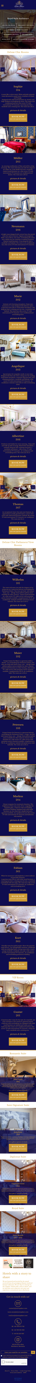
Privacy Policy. (24, 1357)
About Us (7, 1371)
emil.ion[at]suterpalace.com (18, 1315)
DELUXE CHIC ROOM (8, 25)
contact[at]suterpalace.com (18, 1308)
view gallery (12, 1090)
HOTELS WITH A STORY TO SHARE (23, 39)
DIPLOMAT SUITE (27, 34)
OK (33, 1352)
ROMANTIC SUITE (22, 30)
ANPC (24, 1372)
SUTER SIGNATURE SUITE (11, 34)
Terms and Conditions (16, 1372)
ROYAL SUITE (6, 39)
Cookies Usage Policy (25, 1371)
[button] (33, 68)
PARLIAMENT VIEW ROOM (26, 25)
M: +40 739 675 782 (18, 1326)
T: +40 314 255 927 (18, 1333)
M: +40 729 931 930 (18, 1330)
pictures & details (18, 110)
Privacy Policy (14, 1371)
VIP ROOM (11, 30)
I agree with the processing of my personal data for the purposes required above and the (17, 1356)
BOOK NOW (18, 117)
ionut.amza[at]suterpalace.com (18, 1312)
